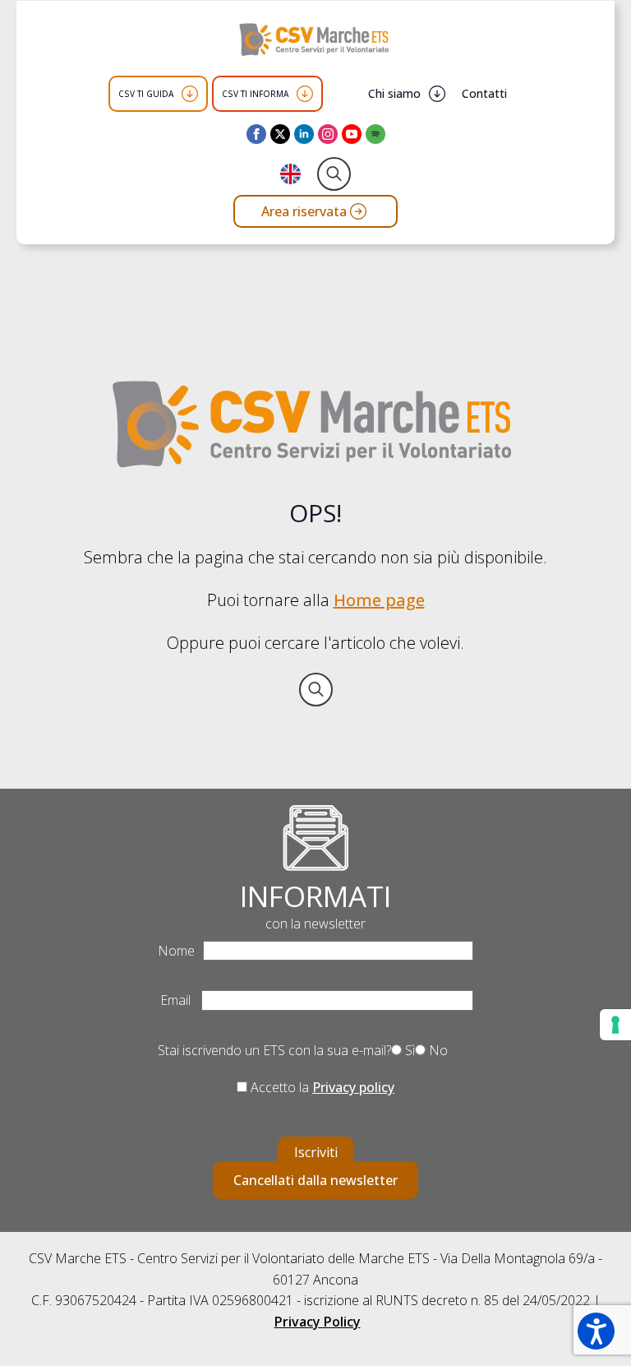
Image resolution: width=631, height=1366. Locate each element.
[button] (596, 1331)
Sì (408, 1050)
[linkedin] (304, 134)
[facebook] (256, 134)
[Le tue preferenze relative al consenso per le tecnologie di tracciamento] (615, 1024)
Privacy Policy (317, 1322)
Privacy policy (353, 1087)
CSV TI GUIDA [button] (145, 94)
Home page (379, 600)
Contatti (484, 93)
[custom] (375, 134)
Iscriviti (316, 1152)
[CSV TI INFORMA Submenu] (304, 93)
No (437, 1050)
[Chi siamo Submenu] (437, 93)
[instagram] (328, 134)
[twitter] (280, 134)
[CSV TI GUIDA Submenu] (189, 93)
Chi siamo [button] (394, 93)
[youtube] (352, 134)
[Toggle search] (334, 174)
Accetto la (320, 1087)
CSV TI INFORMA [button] (255, 94)
